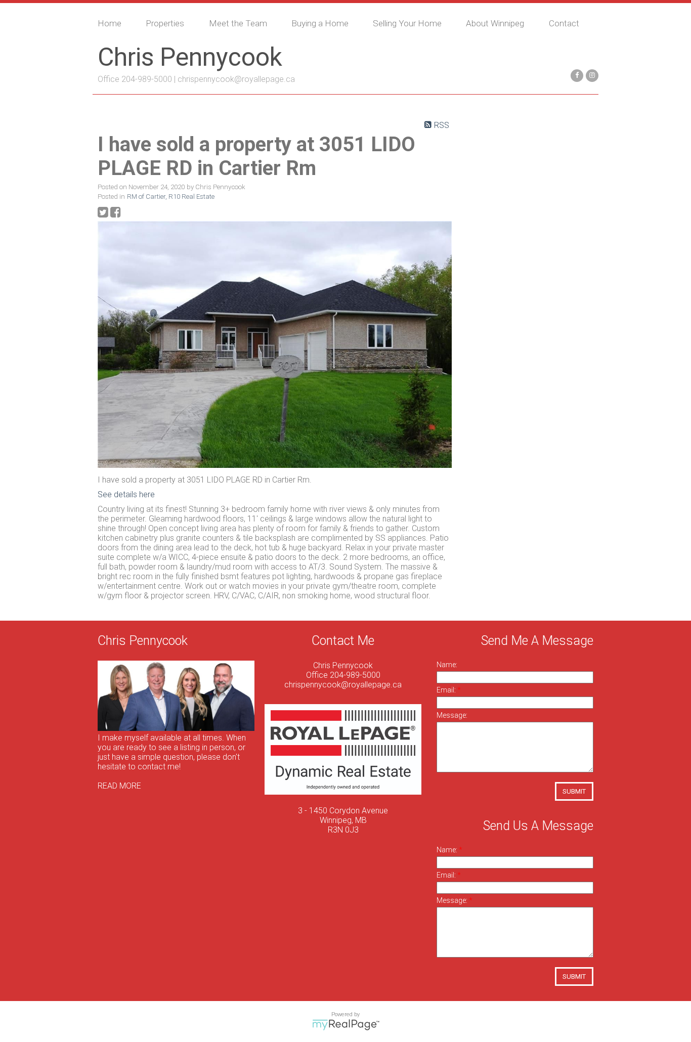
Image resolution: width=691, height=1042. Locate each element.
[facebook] (575, 74)
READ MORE (119, 786)
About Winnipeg (495, 23)
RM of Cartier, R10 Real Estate (170, 196)
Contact (564, 23)
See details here (126, 494)
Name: (447, 665)
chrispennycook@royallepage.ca (236, 79)
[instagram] (590, 74)
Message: (452, 715)
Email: (447, 690)
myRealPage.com (346, 1025)
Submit (574, 791)
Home (109, 23)
